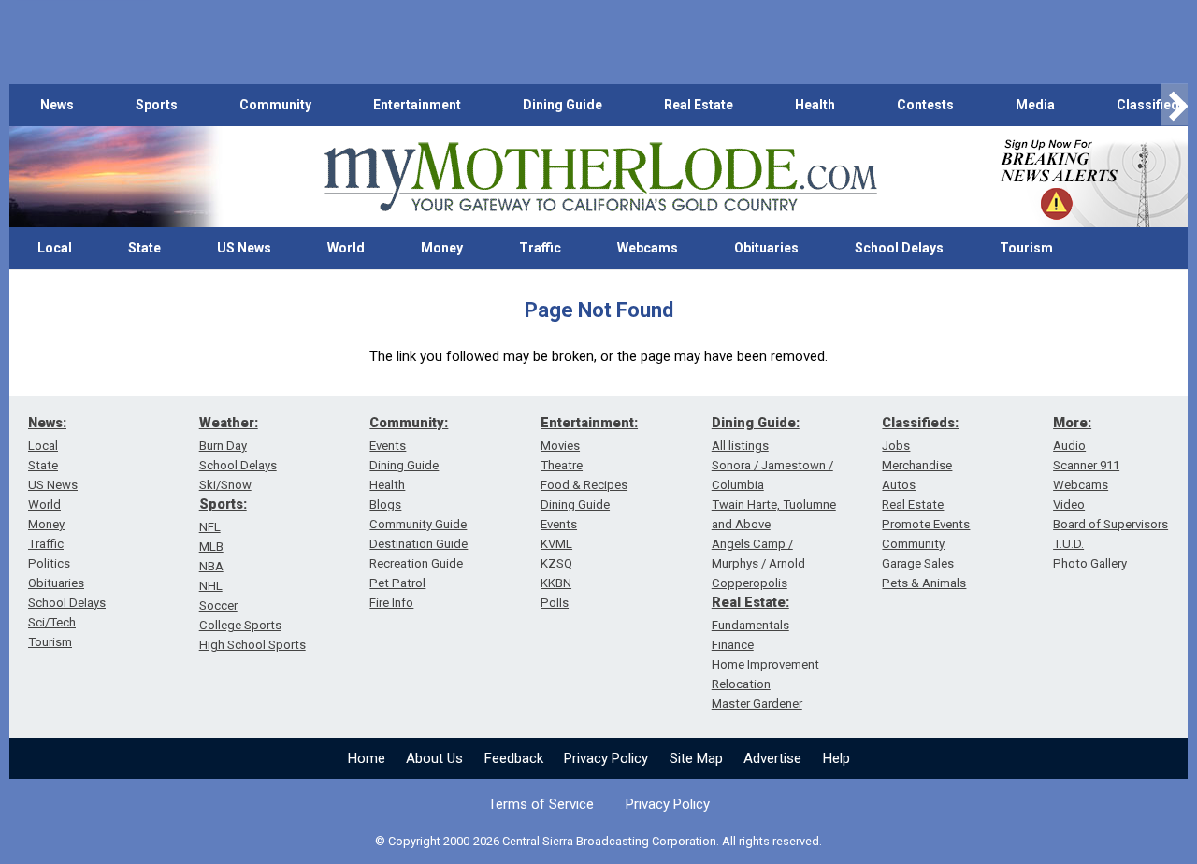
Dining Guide (562, 104)
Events (387, 446)
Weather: (228, 422)
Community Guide (418, 524)
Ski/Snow (225, 485)
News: (47, 422)
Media (1035, 104)
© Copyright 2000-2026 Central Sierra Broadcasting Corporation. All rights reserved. (598, 841)
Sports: (223, 504)
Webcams (647, 247)
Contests (925, 104)
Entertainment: (589, 422)
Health (815, 104)
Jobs (896, 446)
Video (1069, 504)
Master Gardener (757, 704)
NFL (210, 527)
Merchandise (917, 465)
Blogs (385, 504)
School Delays (899, 247)
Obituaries (766, 247)
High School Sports (252, 645)
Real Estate (698, 104)
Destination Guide (418, 544)
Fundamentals (750, 625)
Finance (733, 645)
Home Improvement (765, 664)
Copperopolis (749, 583)
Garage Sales (918, 563)
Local (54, 247)
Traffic (540, 247)
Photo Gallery (1090, 563)
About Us (434, 758)
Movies (560, 446)
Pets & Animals (924, 583)
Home (366, 758)
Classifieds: (920, 422)
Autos (899, 485)
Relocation (741, 684)
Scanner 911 (1086, 465)
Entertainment (417, 104)
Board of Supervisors (1110, 524)
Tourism (1026, 247)
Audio (1069, 446)
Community (275, 104)
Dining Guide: (756, 422)
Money (442, 247)
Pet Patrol (397, 583)
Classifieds (1152, 104)
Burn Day (223, 446)
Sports (157, 104)
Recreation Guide (416, 563)
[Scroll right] (1174, 105)
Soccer (218, 605)
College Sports (240, 625)
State (144, 247)
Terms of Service (541, 804)
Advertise (772, 758)
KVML (556, 544)
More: (1072, 422)
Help (836, 758)
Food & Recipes (584, 485)
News (57, 104)
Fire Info (391, 603)
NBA (211, 566)
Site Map (696, 758)
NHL (211, 586)
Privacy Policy (606, 758)
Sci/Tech (52, 622)
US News (244, 247)
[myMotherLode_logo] (600, 177)
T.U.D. (1068, 544)
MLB (211, 547)
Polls (555, 603)
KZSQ (556, 563)
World (346, 247)
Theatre (562, 465)
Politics (49, 563)
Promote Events (926, 524)
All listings (740, 446)
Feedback (513, 758)
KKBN (556, 583)
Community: (408, 422)
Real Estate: (750, 602)
